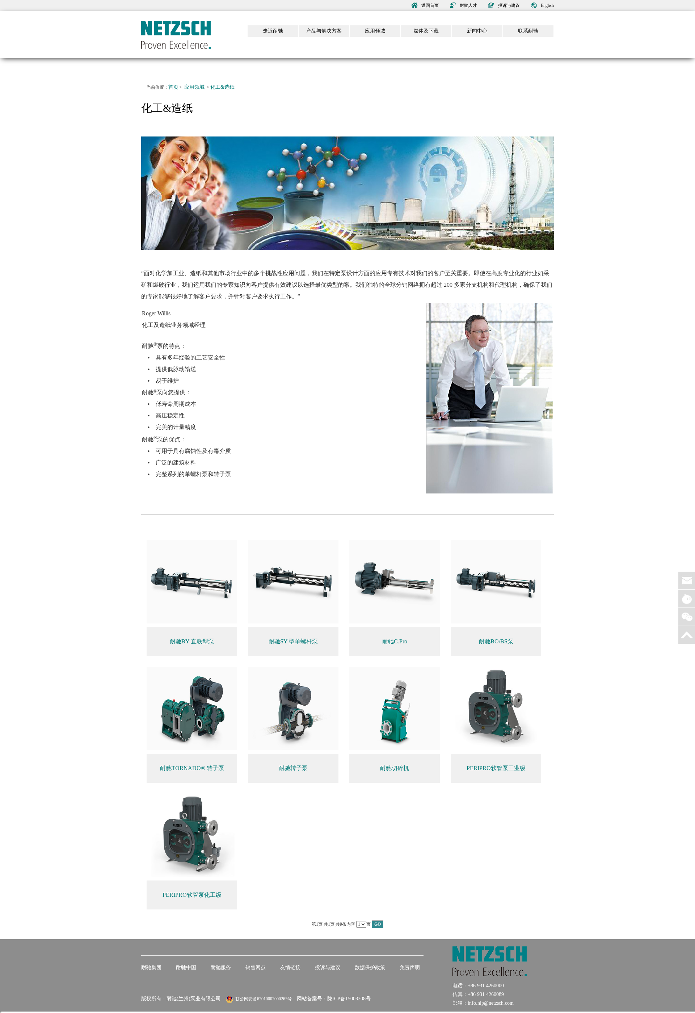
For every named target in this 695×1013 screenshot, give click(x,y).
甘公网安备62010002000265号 (262, 999)
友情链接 (290, 967)
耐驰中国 (186, 967)
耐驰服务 (221, 967)
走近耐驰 (273, 31)
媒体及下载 (426, 31)
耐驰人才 (468, 5)
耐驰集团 (151, 967)
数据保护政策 (370, 967)
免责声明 (410, 967)
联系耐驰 (528, 31)
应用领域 (375, 31)
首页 (173, 87)
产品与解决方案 (324, 31)
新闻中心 (477, 31)
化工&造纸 (222, 87)
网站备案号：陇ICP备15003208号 (334, 998)
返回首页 (430, 5)
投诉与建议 (509, 5)
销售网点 (255, 967)
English (547, 5)
